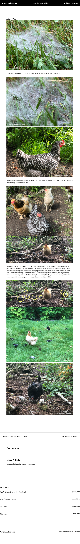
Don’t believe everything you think (13, 492)
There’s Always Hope (8, 499)
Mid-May (3, 514)
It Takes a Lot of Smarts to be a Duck (15, 437)
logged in (18, 464)
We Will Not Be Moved (69, 437)
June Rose (3, 506)
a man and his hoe (9, 3)
